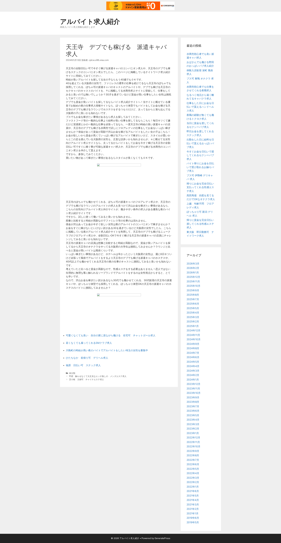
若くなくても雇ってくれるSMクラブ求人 (89, 342)
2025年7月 (193, 299)
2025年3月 (193, 317)
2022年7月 (193, 459)
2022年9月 (193, 451)
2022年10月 (193, 446)
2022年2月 (193, 482)
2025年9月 (193, 290)
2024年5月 (193, 361)
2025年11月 (193, 281)
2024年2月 (193, 375)
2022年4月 (193, 473)
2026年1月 (193, 272)
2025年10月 (193, 285)
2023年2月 (193, 428)
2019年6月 (193, 517)
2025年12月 (193, 276)
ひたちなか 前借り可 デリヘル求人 (87, 357)
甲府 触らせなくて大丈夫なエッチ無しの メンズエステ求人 (97, 376)
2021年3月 (193, 504)
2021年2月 (193, 508)
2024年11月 (193, 335)
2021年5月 (193, 495)
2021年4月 (193, 500)
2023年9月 (193, 397)
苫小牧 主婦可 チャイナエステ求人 (86, 379)
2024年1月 (193, 379)
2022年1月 (193, 486)
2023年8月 (193, 401)
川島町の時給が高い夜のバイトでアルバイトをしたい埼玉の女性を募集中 (107, 350)
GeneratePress (162, 538)
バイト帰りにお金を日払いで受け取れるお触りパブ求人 (200, 167)
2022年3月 (193, 477)
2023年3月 (193, 424)
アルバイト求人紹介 (90, 21)
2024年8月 (193, 348)
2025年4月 (193, 312)
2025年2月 (193, 321)
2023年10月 (194, 392)
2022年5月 (193, 468)
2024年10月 (194, 339)
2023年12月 (193, 384)
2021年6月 (193, 491)
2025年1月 (193, 326)
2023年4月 (193, 419)
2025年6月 (193, 303)
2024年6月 (193, 357)
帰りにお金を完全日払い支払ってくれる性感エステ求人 (200, 187)
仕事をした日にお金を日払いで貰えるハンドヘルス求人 (200, 107)
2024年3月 (193, 370)
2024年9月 (193, 343)
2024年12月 (193, 330)
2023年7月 (193, 406)
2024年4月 (193, 366)
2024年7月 (193, 352)
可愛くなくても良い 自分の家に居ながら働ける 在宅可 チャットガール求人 (110, 335)
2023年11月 (193, 388)
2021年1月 (192, 513)
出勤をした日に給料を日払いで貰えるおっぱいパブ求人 (200, 143)
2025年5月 (193, 308)
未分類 (72, 373)
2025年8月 (193, 294)
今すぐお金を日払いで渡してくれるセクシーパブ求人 (200, 155)
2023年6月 (193, 410)
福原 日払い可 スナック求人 (83, 365)
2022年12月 (193, 437)
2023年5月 (193, 415)
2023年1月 (193, 433)
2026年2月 (193, 268)
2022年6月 (193, 464)
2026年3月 (193, 263)
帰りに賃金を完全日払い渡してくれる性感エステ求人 (200, 224)
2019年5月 (193, 522)
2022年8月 (193, 455)
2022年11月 (193, 442)
